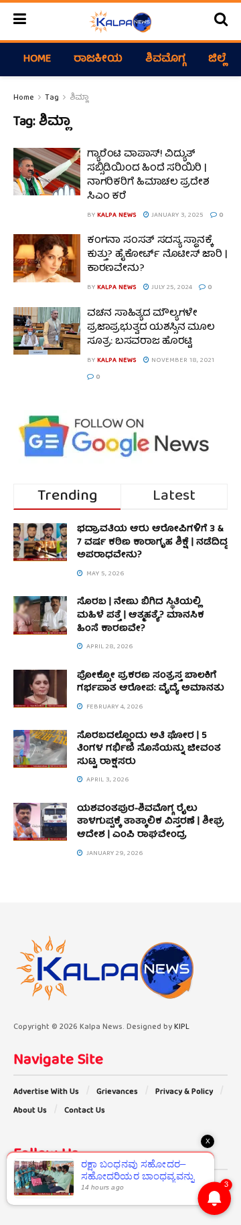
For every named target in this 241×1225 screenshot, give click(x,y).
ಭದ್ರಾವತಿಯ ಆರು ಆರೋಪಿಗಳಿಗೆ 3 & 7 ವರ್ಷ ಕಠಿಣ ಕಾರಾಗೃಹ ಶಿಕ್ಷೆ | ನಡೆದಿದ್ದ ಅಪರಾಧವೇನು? (152, 542)
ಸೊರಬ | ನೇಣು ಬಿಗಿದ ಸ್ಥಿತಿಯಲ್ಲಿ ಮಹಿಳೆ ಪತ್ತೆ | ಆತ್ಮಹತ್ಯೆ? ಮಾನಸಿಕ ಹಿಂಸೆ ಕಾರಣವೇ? (140, 615)
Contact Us (84, 1111)
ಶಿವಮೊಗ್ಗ (165, 59)
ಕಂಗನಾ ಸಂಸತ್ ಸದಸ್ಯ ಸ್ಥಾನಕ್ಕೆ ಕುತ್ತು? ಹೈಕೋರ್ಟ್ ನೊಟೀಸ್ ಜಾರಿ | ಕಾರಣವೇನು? (157, 255)
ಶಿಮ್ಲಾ (79, 98)
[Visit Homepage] (120, 21)
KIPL (181, 1027)
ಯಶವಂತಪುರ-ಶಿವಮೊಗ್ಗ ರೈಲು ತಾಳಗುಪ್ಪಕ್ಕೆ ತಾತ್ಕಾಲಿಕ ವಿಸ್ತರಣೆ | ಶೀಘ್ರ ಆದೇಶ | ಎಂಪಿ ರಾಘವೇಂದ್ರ (150, 822)
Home (37, 59)
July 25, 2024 (170, 288)
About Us (30, 1111)
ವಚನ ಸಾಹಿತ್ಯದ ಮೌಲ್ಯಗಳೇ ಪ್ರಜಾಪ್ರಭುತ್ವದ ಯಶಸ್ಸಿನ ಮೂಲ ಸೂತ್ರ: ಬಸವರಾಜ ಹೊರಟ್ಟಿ (151, 328)
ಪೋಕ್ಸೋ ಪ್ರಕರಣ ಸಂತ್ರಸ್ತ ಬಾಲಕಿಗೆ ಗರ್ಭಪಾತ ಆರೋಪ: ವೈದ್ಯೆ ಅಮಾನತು (150, 682)
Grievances (117, 1092)
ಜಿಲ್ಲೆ (217, 59)
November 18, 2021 (181, 361)
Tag (52, 98)
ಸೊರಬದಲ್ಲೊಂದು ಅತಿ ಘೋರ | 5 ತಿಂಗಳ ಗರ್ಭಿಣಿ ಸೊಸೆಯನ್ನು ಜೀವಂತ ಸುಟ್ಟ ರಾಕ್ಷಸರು (149, 749)
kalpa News (117, 215)
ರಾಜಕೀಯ (98, 59)
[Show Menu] (19, 21)
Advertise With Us (46, 1092)
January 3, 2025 (176, 215)
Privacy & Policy (184, 1092)
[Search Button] (221, 21)
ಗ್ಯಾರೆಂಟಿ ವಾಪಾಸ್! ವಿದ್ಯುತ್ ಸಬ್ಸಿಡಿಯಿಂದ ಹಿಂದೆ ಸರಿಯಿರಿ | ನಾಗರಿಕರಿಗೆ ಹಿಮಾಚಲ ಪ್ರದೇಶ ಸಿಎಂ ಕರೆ (148, 175)
